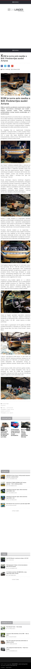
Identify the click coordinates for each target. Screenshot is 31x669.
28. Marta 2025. (16, 69)
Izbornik (16, 2)
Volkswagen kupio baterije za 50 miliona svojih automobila (15, 432)
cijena (8, 409)
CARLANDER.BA (13, 665)
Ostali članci (15, 510)
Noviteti (3, 405)
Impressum (9, 667)
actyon (9, 408)
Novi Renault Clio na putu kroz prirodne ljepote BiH (18, 503)
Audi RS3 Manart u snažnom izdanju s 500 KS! (17, 558)
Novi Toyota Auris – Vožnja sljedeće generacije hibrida (25, 433)
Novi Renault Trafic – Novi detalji (14, 626)
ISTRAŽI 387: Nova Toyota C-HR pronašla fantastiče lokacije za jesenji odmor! (18, 476)
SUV (8, 413)
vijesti (11, 413)
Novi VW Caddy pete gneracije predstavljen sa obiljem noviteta (5, 433)
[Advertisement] (15, 30)
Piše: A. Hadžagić (6, 69)
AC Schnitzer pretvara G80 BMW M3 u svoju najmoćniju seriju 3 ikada (16, 572)
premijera (3, 413)
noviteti (7, 411)
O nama (2, 667)
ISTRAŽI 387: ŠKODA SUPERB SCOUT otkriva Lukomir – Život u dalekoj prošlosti (16, 483)
